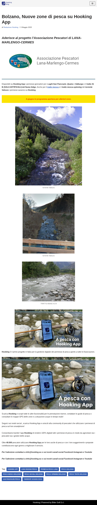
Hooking (36, 502)
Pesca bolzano (67, 469)
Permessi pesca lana (49, 469)
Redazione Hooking (11, 27)
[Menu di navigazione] (92, 3)
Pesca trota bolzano (78, 474)
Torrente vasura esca (33, 479)
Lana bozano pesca (29, 469)
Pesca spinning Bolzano (56, 474)
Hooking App (13, 469)
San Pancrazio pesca (11, 479)
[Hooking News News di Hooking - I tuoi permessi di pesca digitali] (9, 3)
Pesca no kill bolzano (33, 474)
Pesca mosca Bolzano (12, 474)
